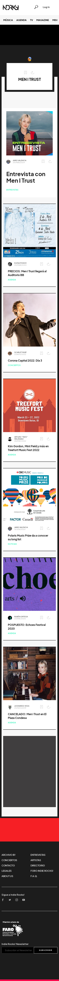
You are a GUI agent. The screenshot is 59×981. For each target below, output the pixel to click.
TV (31, 20)
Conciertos (14, 365)
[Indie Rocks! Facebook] (4, 900)
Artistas (36, 860)
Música (8, 20)
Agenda (21, 20)
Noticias (12, 544)
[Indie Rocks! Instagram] (17, 900)
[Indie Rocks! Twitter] (10, 900)
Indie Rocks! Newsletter (15, 944)
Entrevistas (12, 190)
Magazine (42, 20)
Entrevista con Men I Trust (25, 177)
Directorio (38, 865)
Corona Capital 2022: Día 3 (25, 360)
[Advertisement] (29, 771)
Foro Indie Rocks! (42, 870)
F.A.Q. (34, 876)
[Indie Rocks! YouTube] (24, 900)
